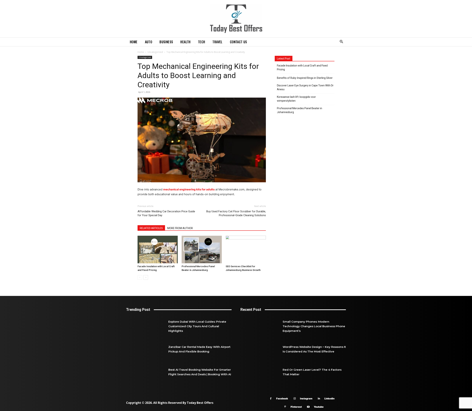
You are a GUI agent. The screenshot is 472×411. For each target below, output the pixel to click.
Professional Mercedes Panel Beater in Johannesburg (299, 110)
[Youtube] (308, 407)
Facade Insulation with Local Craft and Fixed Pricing (302, 67)
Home (141, 52)
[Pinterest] (285, 407)
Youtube (319, 406)
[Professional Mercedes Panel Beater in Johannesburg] (202, 249)
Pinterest (296, 406)
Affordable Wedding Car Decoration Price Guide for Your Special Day (166, 213)
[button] (341, 41)
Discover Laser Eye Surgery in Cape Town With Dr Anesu (305, 87)
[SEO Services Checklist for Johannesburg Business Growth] (246, 249)
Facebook (282, 398)
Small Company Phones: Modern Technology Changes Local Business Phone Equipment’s (314, 326)
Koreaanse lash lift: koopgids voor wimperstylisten (296, 98)
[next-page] (145, 277)
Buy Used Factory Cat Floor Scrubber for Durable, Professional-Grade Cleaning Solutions (236, 213)
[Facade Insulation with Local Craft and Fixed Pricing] (158, 249)
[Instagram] (294, 398)
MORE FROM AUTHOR (180, 228)
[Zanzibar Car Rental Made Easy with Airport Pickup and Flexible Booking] (147, 348)
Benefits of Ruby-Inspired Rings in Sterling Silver (305, 77)
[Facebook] (271, 398)
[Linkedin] (319, 398)
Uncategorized (155, 52)
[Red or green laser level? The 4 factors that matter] (261, 371)
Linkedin (329, 398)
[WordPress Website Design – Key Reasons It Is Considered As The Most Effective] (261, 348)
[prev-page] (140, 277)
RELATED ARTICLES (151, 228)
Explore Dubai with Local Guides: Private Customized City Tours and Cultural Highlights (197, 326)
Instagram (306, 398)
